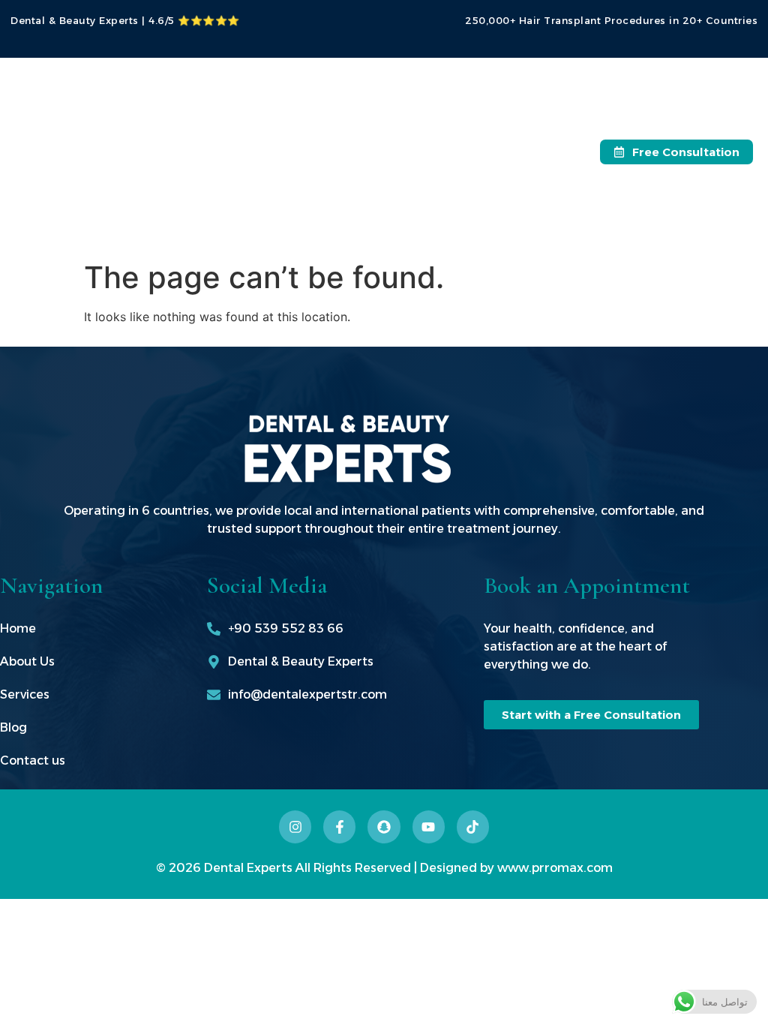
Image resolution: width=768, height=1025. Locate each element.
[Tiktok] (473, 826)
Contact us (374, 220)
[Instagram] (295, 826)
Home (359, 82)
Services (366, 151)
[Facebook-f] (339, 826)
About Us (369, 117)
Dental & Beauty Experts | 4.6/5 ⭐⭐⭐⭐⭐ (125, 20)
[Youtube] (428, 826)
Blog (356, 186)
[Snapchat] (384, 826)
